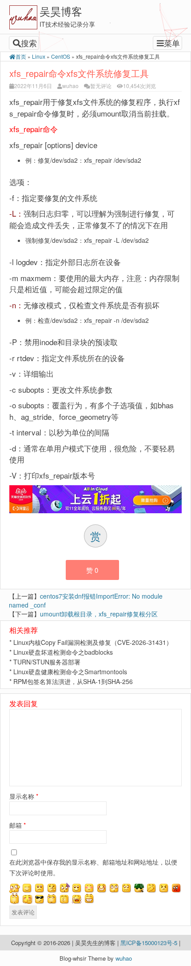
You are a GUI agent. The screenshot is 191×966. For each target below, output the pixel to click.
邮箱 (17, 825)
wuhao (70, 85)
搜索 (29, 42)
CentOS (60, 56)
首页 (21, 56)
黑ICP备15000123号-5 (149, 942)
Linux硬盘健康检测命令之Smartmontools (70, 671)
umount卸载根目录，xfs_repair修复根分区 (99, 613)
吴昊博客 (61, 11)
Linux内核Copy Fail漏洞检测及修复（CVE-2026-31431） (92, 642)
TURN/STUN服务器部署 (46, 661)
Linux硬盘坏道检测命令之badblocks (63, 652)
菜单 (172, 42)
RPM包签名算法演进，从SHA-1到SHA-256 (73, 681)
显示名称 (23, 796)
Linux (38, 56)
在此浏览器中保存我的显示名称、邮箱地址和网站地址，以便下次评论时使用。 (93, 867)
